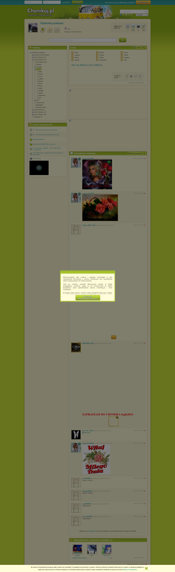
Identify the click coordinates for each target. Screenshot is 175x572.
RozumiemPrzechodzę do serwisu (88, 298)
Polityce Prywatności (130, 569)
